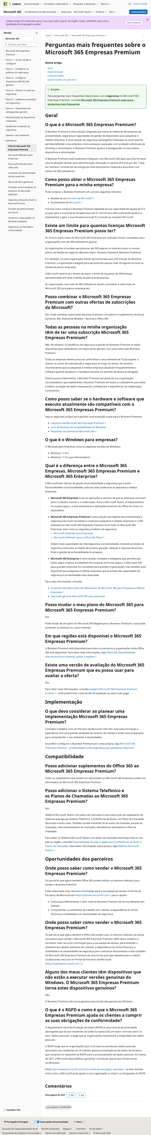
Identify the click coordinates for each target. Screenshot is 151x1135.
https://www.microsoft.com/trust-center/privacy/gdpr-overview (87, 1069)
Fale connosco (134, 22)
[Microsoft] (5, 4)
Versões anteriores (50, 1128)
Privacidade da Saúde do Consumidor (21, 1133)
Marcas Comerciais (78, 1133)
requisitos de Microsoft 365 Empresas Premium (77, 423)
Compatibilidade (55, 75)
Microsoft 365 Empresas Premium (88, 35)
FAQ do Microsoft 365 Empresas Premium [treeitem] (19, 148)
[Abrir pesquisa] (130, 4)
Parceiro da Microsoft (79, 198)
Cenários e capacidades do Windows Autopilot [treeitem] (21, 219)
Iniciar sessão (140, 3)
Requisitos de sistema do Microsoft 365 (73, 431)
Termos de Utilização (55, 1133)
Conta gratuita (138, 11)
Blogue (66, 1128)
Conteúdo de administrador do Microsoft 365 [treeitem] (22, 175)
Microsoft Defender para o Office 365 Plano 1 (79, 537)
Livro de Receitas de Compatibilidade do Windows (78, 427)
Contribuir (81, 1128)
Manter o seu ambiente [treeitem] (17, 135)
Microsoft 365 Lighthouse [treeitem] (20, 182)
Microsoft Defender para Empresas (73, 533)
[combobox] (20, 38)
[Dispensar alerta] (147, 19)
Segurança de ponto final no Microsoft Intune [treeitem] (22, 201)
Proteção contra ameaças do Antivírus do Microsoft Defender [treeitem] (22, 191)
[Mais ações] (143, 35)
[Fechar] (36, 33)
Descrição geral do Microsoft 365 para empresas (78, 596)
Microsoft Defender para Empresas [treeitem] (20, 157)
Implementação (55, 71)
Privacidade (95, 1128)
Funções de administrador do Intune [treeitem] (21, 210)
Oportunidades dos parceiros (62, 79)
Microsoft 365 (61, 35)
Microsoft (74, 202)
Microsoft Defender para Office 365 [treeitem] (20, 166)
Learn (48, 35)
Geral (50, 68)
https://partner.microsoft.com (92, 895)
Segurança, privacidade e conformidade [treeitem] (20, 228)
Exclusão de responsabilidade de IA (20, 1128)
